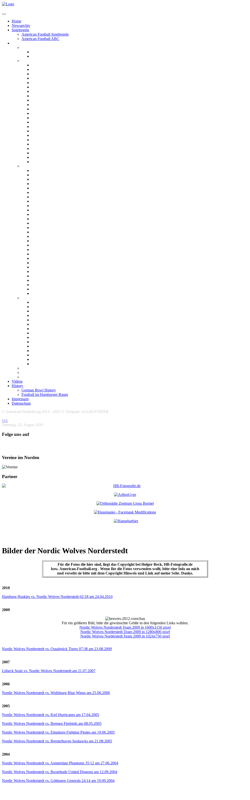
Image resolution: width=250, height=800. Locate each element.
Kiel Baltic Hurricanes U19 (53, 263)
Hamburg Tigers (45, 118)
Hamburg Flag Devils (49, 307)
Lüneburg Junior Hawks (52, 271)
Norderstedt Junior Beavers (54, 276)
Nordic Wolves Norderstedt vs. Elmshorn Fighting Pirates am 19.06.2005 (58, 732)
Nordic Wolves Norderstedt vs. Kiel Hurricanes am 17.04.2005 (50, 715)
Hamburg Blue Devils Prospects (57, 78)
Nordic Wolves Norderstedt (53, 153)
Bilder (17, 43)
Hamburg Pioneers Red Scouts (56, 333)
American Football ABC (40, 39)
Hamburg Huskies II (48, 96)
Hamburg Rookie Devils (51, 223)
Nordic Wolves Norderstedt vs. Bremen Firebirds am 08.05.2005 (52, 723)
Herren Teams (33, 61)
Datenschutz (21, 403)
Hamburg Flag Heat (47, 311)
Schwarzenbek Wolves (49, 157)
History (17, 386)
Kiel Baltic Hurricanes (49, 122)
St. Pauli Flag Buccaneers (52, 364)
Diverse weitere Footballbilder (46, 368)
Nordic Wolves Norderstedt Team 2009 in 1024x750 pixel (125, 636)
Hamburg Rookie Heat (50, 228)
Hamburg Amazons (47, 52)
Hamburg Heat (43, 87)
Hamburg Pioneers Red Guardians (60, 210)
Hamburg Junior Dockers (52, 192)
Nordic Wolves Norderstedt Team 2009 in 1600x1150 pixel (125, 627)
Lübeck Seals (42, 135)
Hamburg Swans (45, 113)
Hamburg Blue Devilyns (51, 56)
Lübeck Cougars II (47, 131)
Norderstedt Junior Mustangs (55, 280)
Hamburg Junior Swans (51, 329)
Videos (17, 381)
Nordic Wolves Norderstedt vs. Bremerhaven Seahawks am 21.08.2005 (57, 741)
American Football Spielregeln (45, 34)
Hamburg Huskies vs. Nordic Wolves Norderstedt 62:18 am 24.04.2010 (57, 597)
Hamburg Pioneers (46, 100)
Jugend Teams (33, 166)
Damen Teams (33, 47)
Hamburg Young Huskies (52, 245)
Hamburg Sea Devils (48, 109)
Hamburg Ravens (46, 105)
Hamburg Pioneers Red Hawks (57, 214)
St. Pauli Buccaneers (48, 162)
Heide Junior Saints (47, 258)
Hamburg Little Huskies (51, 206)
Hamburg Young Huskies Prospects (60, 249)
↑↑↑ (5, 420)
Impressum (20, 399)
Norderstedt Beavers (48, 144)
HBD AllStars (42, 351)
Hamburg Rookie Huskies (52, 232)
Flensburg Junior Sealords (53, 184)
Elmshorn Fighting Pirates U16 (57, 170)
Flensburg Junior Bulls (50, 179)
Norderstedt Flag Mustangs (54, 359)
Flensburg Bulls (44, 69)
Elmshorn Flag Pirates (49, 302)
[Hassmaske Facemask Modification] (125, 512)
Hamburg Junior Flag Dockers (56, 324)
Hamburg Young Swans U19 (54, 254)
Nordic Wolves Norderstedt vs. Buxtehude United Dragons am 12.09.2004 (59, 772)
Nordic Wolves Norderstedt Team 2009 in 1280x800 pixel (125, 632)
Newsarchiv (21, 25)
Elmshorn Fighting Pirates (53, 65)
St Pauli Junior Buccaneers (53, 293)
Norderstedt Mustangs (49, 148)
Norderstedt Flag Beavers (52, 355)
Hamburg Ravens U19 (49, 219)
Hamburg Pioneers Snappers (55, 337)
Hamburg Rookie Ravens (52, 236)
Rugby (27, 372)
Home (16, 21)
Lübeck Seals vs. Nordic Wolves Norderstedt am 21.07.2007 (48, 671)
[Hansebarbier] (126, 521)
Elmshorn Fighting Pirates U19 (57, 175)
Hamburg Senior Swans (51, 346)
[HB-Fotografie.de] (125, 486)
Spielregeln (20, 30)
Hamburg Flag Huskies (50, 315)
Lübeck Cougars (45, 126)
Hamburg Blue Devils (49, 74)
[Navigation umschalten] (4, 14)
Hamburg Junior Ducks (51, 197)
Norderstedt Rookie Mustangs (56, 289)
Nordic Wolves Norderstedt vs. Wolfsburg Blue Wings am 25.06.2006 (56, 693)
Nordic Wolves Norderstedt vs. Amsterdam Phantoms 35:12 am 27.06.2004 (60, 763)
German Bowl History (38, 390)
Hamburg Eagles (45, 83)
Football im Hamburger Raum (44, 394)
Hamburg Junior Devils (50, 188)
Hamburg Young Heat (49, 241)
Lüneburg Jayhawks (48, 140)
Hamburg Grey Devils (49, 320)
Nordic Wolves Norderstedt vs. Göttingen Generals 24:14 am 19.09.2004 (58, 781)
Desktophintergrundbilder (43, 377)
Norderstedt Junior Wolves (53, 285)
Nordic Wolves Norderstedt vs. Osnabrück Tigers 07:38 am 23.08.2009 (57, 649)
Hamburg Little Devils (49, 201)
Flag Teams (31, 298)
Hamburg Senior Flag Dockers (56, 342)
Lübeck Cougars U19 (49, 267)
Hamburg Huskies (46, 91)
